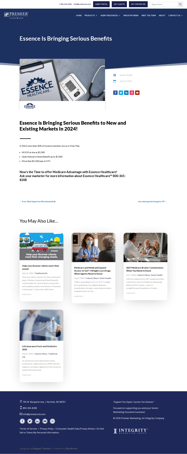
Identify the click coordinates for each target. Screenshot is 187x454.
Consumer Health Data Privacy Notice (75, 428)
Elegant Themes (42, 448)
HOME (79, 15)
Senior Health (126, 75)
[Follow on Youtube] (137, 92)
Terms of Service (28, 428)
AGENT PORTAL (101, 4)
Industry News (41, 354)
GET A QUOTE (119, 4)
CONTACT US (174, 15)
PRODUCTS (90, 15)
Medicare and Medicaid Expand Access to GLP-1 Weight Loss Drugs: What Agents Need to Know (92, 270)
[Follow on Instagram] (132, 92)
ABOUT (162, 15)
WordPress (71, 448)
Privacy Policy (47, 428)
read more (26, 294)
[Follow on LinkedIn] (126, 92)
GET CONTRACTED (138, 4)
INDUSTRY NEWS (131, 15)
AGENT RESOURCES (109, 15)
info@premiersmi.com (82, 4)
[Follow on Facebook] (115, 92)
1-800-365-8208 (65, 4)
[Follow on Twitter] (121, 92)
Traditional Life (41, 273)
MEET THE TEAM (149, 15)
